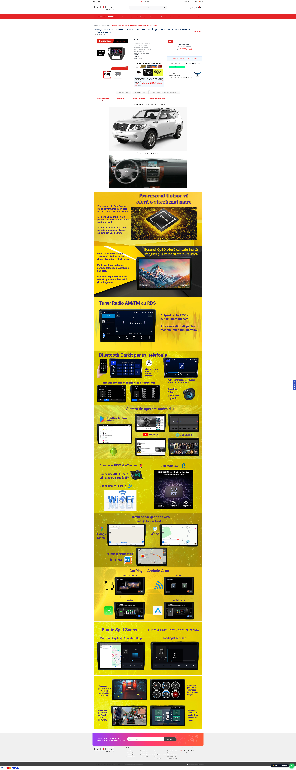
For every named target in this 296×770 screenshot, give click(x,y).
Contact (129, 750)
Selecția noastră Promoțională (154, 81)
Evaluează (196, 63)
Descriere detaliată (103, 98)
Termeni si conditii (131, 756)
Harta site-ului (157, 758)
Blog (155, 750)
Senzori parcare (144, 17)
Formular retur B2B (172, 758)
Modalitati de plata (145, 752)
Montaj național (140, 92)
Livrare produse (130, 754)
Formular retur (130, 752)
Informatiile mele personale (196, 764)
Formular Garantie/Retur (157, 98)
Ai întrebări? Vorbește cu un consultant (165, 92)
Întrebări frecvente (139, 98)
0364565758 (146, 1)
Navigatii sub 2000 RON (178, 67)
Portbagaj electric (154, 17)
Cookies (156, 752)
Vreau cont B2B (144, 756)
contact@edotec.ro (188, 750)
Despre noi (170, 752)
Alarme (124, 17)
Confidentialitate (144, 750)
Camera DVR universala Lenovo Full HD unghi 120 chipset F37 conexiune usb (148, 84)
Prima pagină (97, 25)
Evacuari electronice (166, 17)
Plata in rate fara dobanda (146, 754)
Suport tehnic (123, 92)
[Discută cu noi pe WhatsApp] (292, 766)
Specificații (120, 98)
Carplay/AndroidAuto (132, 17)
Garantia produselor (172, 750)
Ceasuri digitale (177, 17)
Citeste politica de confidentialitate (134, 764)
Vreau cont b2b (196, 17)
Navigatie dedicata (106, 25)
